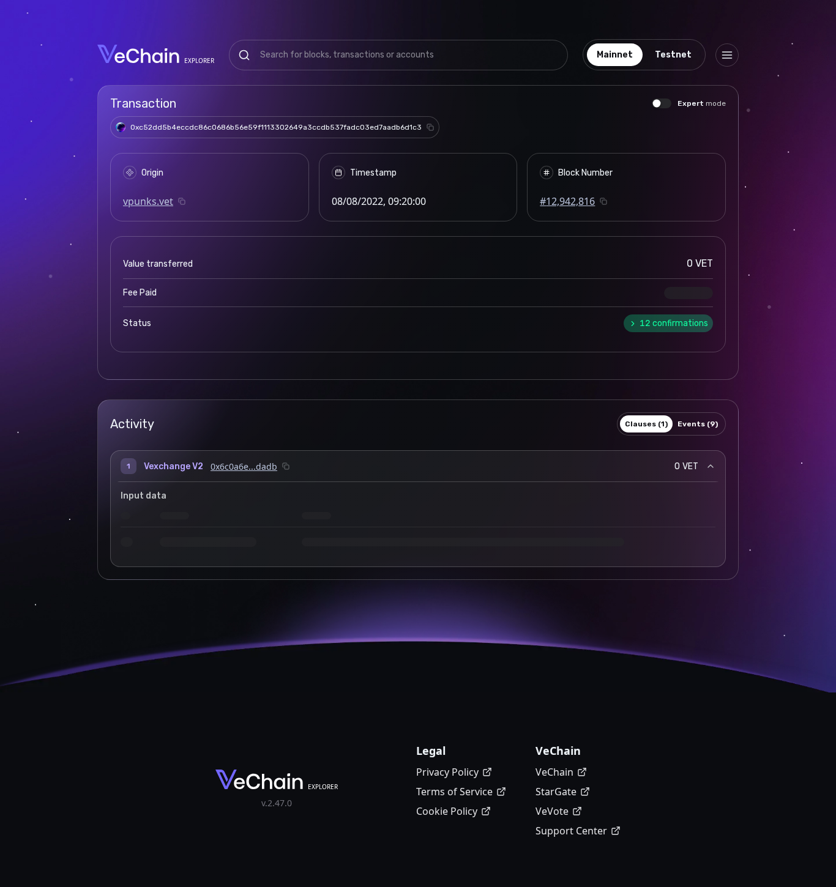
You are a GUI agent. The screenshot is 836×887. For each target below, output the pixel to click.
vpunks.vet (148, 201)
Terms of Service (454, 791)
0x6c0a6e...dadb (244, 466)
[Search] (244, 55)
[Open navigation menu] (727, 55)
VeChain (554, 772)
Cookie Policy (446, 811)
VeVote (552, 811)
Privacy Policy (447, 772)
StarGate (556, 791)
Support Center (571, 830)
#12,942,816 (567, 201)
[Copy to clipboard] (430, 127)
